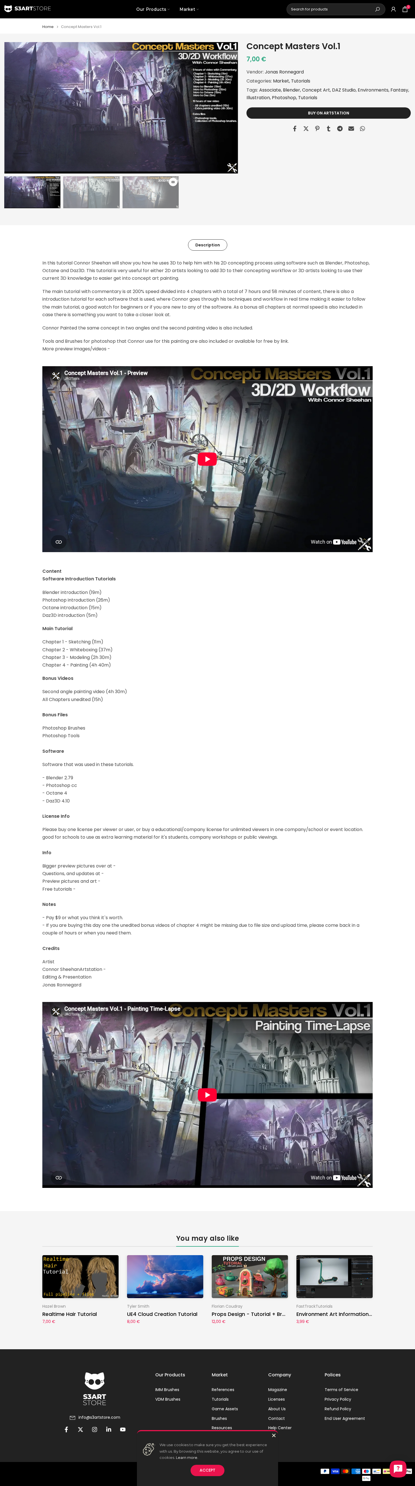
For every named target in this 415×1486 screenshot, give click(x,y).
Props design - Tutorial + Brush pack (258, 1314)
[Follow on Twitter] (80, 1429)
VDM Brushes (167, 1399)
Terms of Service (341, 1389)
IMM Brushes (167, 1389)
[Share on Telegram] (340, 128)
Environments (373, 90)
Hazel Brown (54, 1306)
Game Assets (225, 1409)
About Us (277, 1409)
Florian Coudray (227, 1306)
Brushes (219, 1418)
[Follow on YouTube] (123, 1429)
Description (207, 245)
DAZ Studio (344, 90)
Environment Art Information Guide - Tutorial (353, 1314)
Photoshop (284, 98)
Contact (276, 1418)
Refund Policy (338, 1409)
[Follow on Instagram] (94, 1429)
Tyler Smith (138, 1306)
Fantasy (399, 90)
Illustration (258, 98)
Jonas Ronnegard (284, 72)
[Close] (274, 1435)
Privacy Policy (338, 1399)
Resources (222, 1428)
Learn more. (187, 1457)
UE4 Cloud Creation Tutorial (162, 1314)
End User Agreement (345, 1418)
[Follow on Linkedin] (109, 1429)
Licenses (276, 1399)
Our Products (151, 9)
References (223, 1389)
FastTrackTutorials (314, 1306)
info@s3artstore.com (99, 1417)
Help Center (280, 1428)
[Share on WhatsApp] (362, 128)
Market (187, 9)
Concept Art (316, 90)
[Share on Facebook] (295, 128)
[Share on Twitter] (306, 128)
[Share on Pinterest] (317, 128)
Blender (291, 90)
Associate (270, 90)
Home (48, 27)
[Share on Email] (351, 128)
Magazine (277, 1389)
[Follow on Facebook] (66, 1429)
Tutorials (300, 81)
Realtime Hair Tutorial (69, 1314)
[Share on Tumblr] (328, 128)
